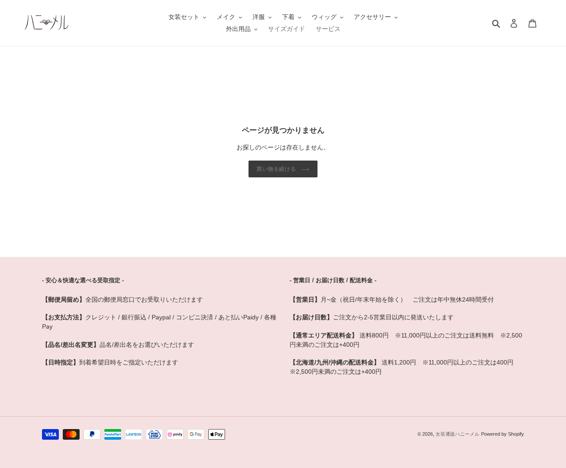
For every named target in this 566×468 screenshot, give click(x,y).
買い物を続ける (276, 169)
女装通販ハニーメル (457, 434)
